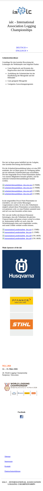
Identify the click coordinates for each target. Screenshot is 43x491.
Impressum (8, 461)
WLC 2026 (6, 366)
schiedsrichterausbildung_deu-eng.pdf (18, 191)
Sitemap (7, 456)
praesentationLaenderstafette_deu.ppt (18, 230)
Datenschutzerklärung (12, 471)
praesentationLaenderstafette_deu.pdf (18, 236)
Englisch (21, 51)
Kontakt (7, 466)
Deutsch (21, 47)
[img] (21, 12)
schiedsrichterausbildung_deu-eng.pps (18, 185)
